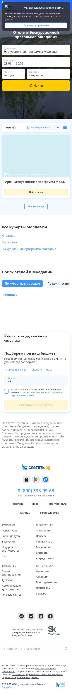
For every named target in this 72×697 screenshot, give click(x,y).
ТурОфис (7, 580)
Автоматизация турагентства (12, 587)
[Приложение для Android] (36, 479)
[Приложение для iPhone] (26, 479)
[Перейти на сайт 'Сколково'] (54, 632)
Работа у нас (44, 541)
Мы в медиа (43, 547)
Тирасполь (9, 242)
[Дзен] (50, 616)
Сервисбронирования (11, 573)
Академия (42, 576)
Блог (5, 556)
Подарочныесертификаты (10, 548)
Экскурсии (8, 541)
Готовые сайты (11, 594)
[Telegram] (21, 616)
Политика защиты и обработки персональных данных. (32, 676)
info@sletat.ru (58, 503)
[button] (36, 188)
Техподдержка (49, 512)
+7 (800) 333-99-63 (15, 369)
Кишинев (8, 235)
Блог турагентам (46, 582)
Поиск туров (9, 530)
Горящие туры (11, 536)
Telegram (36, 369)
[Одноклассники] (40, 616)
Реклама (41, 593)
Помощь (24, 512)
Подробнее (8, 687)
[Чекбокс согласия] (6, 391)
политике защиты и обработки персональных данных (37, 394)
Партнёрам (43, 588)
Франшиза (42, 571)
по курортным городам (22, 283)
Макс (49, 369)
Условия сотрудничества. (26, 674)
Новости (41, 536)
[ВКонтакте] (31, 616)
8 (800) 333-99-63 (36, 490)
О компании (44, 530)
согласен (18, 389)
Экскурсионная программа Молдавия (29, 249)
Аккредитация (45, 558)
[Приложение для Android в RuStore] (45, 479)
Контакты (42, 553)
